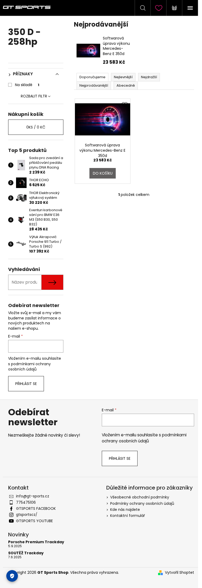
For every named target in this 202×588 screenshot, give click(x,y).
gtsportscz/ (26, 514)
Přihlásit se (26, 383)
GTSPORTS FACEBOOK (36, 508)
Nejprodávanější (93, 85)
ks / (35, 127)
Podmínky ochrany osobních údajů (142, 503)
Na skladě (27, 84)
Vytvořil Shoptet (179, 572)
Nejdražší (149, 77)
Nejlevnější (123, 77)
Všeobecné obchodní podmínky (139, 497)
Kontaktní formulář (127, 515)
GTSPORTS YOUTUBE (34, 520)
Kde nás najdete (125, 509)
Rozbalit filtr (34, 96)
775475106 (26, 502)
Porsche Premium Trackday (36, 542)
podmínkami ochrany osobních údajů (29, 366)
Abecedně (126, 85)
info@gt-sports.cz (32, 496)
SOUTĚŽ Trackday (26, 553)
